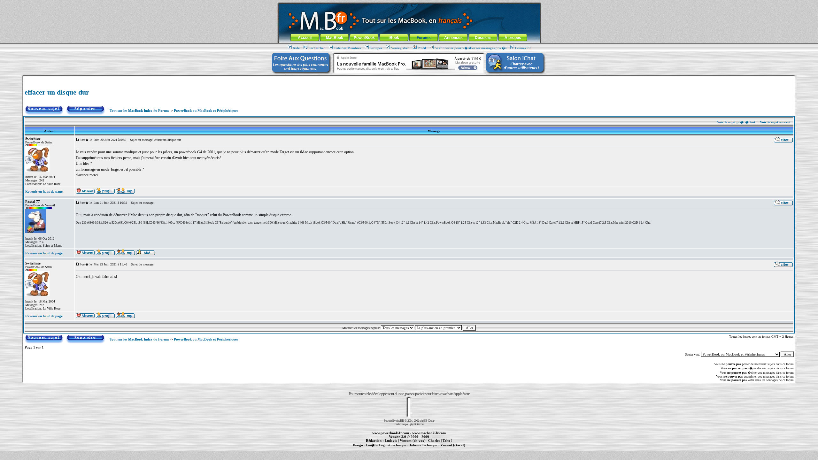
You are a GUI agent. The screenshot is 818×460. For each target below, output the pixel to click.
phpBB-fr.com (417, 424)
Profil (422, 48)
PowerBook (364, 37)
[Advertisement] (409, 78)
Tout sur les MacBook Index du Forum (139, 110)
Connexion (523, 48)
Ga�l (370, 445)
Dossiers (483, 37)
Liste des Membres (347, 48)
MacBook (334, 37)
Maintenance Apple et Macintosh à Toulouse (419, 448)
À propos (513, 37)
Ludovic (391, 440)
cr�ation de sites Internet (450, 448)
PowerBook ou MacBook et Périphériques (206, 110)
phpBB (400, 420)
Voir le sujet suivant (775, 122)
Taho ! (447, 440)
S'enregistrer (400, 48)
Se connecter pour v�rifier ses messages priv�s (470, 48)
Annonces (453, 37)
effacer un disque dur (57, 92)
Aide (296, 48)
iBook (394, 37)
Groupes (376, 48)
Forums (424, 37)
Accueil (305, 37)
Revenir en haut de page (44, 191)
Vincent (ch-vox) (413, 440)
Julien (414, 445)
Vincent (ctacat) (452, 445)
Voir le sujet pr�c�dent (736, 122)
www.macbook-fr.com (429, 433)
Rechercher (316, 48)
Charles (434, 440)
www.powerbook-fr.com (390, 433)
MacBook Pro (386, 448)
